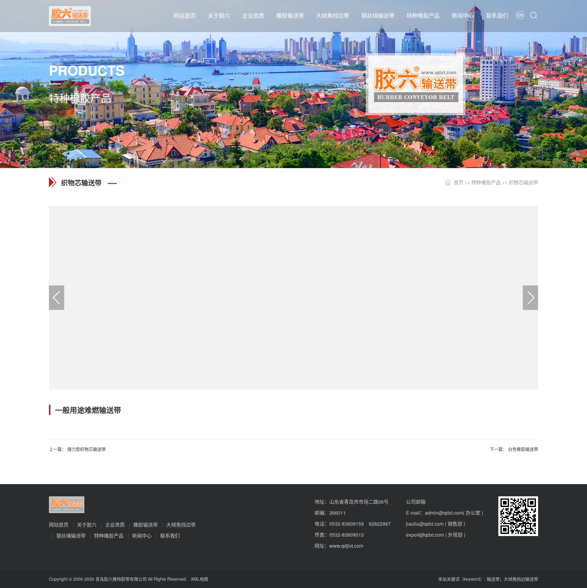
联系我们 (497, 15)
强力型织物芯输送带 (86, 449)
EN (520, 15)
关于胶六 (219, 15)
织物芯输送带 (523, 182)
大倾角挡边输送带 (521, 579)
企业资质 (253, 15)
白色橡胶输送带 (523, 449)
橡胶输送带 (290, 15)
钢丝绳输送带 (377, 15)
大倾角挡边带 (332, 15)
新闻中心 (463, 15)
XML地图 (199, 579)
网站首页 (185, 15)
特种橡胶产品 (423, 15)
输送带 (493, 579)
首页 (458, 182)
